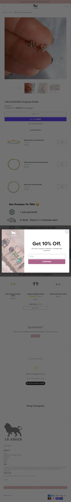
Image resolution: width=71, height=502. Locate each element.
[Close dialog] (67, 231)
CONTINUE (46, 262)
